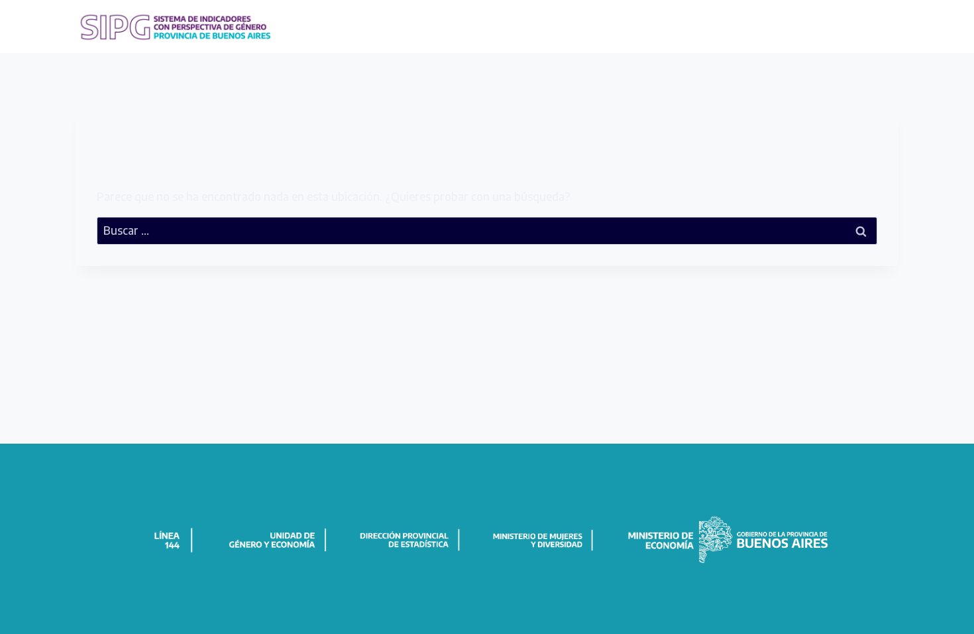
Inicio (597, 26)
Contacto (868, 26)
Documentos (713, 26)
